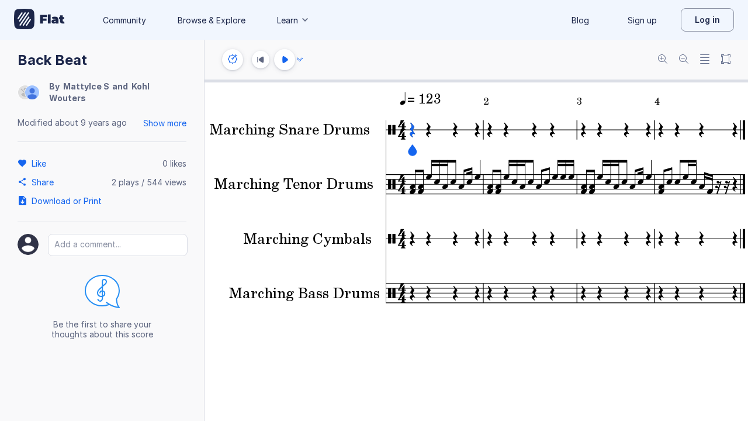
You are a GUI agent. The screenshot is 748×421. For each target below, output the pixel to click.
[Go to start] (260, 59)
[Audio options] (299, 59)
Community (124, 20)
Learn (287, 20)
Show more (164, 123)
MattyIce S (86, 86)
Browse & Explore (211, 20)
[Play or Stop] (284, 59)
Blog (580, 20)
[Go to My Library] (39, 20)
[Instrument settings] (232, 59)
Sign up (642, 20)
